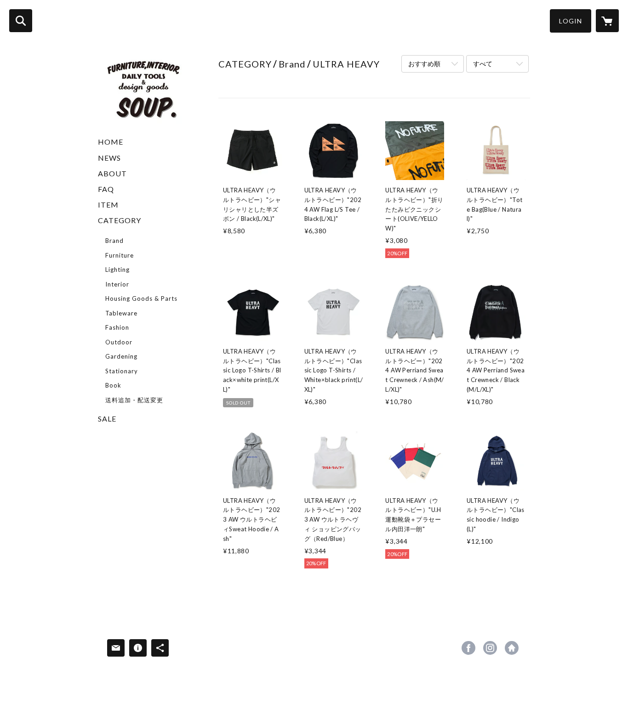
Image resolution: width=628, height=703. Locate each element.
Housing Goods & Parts (141, 298)
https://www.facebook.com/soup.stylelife (468, 648)
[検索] (20, 20)
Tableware (121, 313)
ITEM (108, 204)
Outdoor (118, 342)
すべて (482, 63)
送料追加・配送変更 (134, 400)
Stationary (121, 371)
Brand (114, 240)
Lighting (117, 269)
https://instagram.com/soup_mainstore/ (490, 648)
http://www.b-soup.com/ (512, 648)
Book (113, 385)
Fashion (117, 327)
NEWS (109, 157)
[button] (570, 21)
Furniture (119, 255)
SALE (107, 418)
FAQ (106, 189)
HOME (110, 141)
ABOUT (112, 173)
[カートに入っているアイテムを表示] (607, 20)
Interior (117, 284)
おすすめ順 (424, 63)
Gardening (121, 356)
